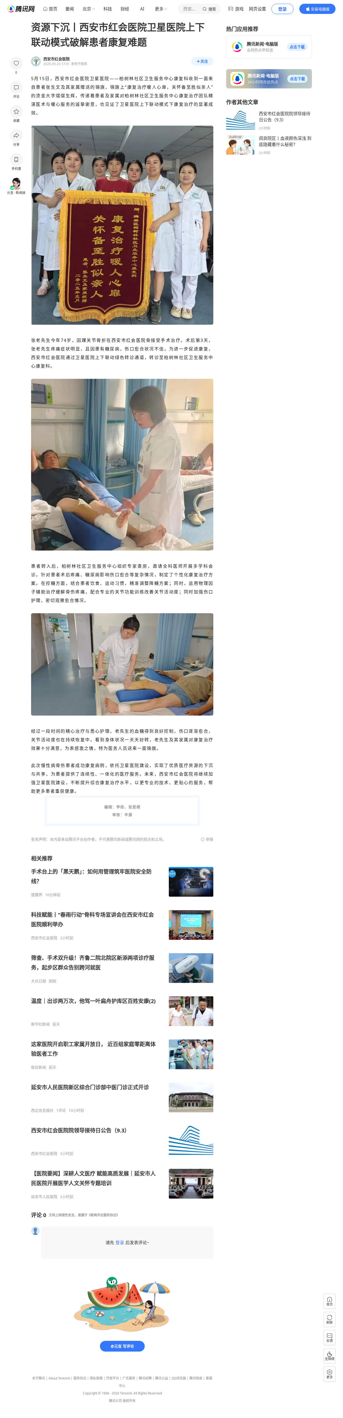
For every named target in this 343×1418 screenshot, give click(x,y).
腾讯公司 (115, 1400)
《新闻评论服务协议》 (103, 1215)
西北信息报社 (42, 1110)
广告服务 (128, 1378)
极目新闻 (38, 1067)
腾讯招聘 (145, 1378)
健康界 (36, 895)
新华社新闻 (40, 1024)
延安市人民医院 (44, 1197)
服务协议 (79, 1378)
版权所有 (129, 1400)
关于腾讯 (38, 1378)
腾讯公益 (161, 1378)
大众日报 (38, 981)
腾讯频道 (195, 1378)
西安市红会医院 (44, 938)
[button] (297, 47)
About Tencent (59, 1378)
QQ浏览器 (179, 1378)
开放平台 (112, 1378)
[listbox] (122, 1027)
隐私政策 (96, 1378)
